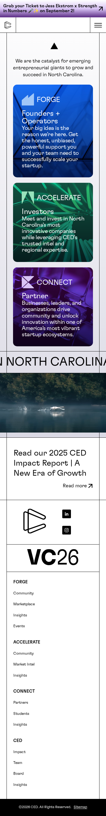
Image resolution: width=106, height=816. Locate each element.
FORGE (20, 582)
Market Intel (24, 664)
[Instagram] (76, 530)
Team (17, 763)
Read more (75, 486)
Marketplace (24, 604)
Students (21, 714)
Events (19, 626)
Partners (20, 703)
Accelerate (26, 642)
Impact (19, 752)
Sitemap (80, 807)
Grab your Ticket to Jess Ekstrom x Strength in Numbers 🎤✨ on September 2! (50, 8)
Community (23, 593)
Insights (20, 615)
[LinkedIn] (76, 514)
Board (18, 774)
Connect (24, 691)
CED (17, 740)
